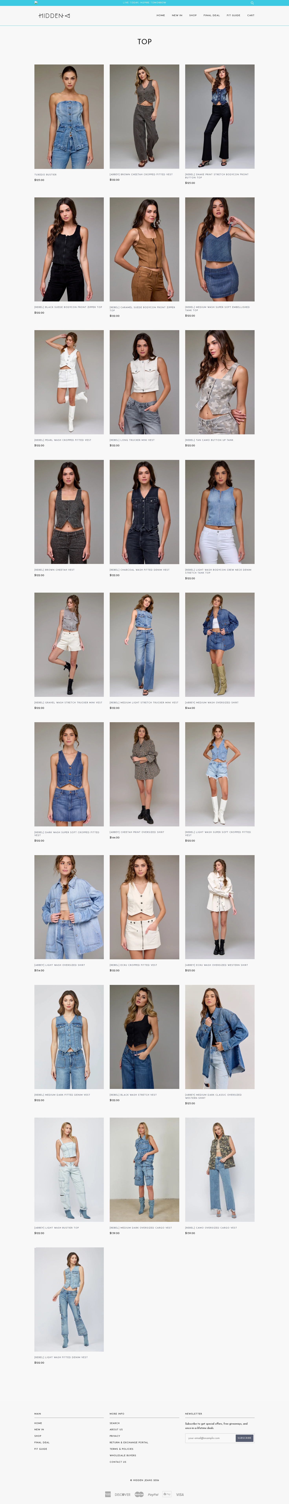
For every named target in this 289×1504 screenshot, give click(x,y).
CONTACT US (118, 1462)
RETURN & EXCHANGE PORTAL (129, 1443)
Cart (251, 15)
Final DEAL (212, 15)
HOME (161, 15)
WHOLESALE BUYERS (123, 1456)
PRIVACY (115, 1436)
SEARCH (115, 1423)
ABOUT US (116, 1430)
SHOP (193, 15)
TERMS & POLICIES (121, 1449)
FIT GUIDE (233, 15)
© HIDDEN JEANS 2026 (144, 1480)
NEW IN (177, 15)
